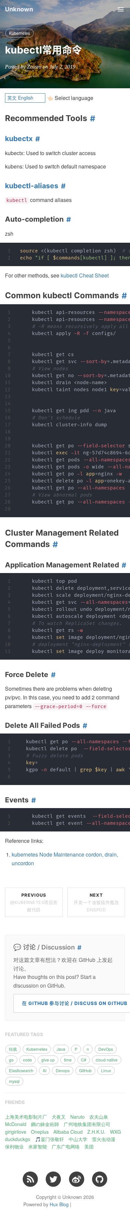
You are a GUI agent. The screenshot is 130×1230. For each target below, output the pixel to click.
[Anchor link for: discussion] (78, 948)
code (27, 1060)
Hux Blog (59, 1204)
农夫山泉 (98, 1116)
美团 (89, 1146)
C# (83, 1060)
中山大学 (78, 1139)
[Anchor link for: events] (32, 800)
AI (44, 1070)
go (11, 1060)
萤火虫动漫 (103, 1139)
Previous (34, 902)
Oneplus (40, 1131)
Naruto (77, 1116)
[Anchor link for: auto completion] (67, 219)
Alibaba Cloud (68, 1131)
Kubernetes (19, 33)
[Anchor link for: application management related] (122, 565)
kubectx (19, 138)
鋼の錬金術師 (45, 1124)
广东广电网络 (66, 1146)
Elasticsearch (21, 1070)
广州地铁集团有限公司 (87, 1124)
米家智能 (37, 1146)
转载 (13, 1049)
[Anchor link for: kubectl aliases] (62, 186)
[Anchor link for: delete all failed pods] (83, 725)
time (68, 1060)
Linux (106, 1070)
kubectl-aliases (31, 186)
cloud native (107, 1060)
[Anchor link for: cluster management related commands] (54, 544)
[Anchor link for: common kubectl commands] (123, 296)
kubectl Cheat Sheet (85, 275)
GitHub (85, 1070)
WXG (115, 1131)
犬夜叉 (59, 1116)
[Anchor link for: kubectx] (36, 139)
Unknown (19, 9)
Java (61, 1049)
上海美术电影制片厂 (26, 1116)
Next (96, 902)
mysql (14, 1081)
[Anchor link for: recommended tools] (91, 118)
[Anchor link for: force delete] (52, 675)
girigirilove (15, 1131)
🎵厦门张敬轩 (49, 1139)
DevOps (105, 1049)
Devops (63, 1070)
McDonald (15, 1124)
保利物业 (14, 1146)
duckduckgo (17, 1139)
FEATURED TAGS (24, 1034)
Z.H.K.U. (96, 1131)
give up (48, 1060)
